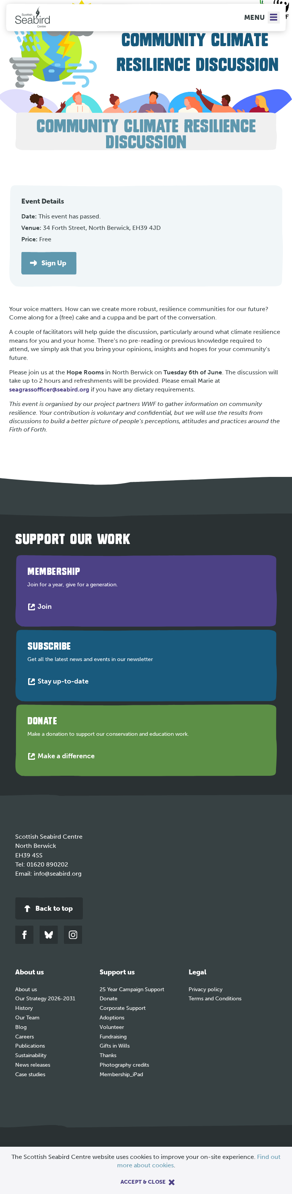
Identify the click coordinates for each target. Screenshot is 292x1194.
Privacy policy (205, 989)
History (24, 1008)
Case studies (30, 1074)
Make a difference (68, 757)
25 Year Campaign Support (132, 989)
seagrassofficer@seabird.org (49, 389)
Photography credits (124, 1065)
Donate (108, 998)
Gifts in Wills (115, 1046)
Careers (24, 1037)
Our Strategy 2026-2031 (45, 998)
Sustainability (30, 1055)
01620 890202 (47, 864)
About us (26, 989)
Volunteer (112, 1027)
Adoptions (112, 1017)
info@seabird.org (57, 873)
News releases (32, 1065)
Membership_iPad (121, 1074)
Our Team (27, 1017)
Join (46, 608)
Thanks (108, 1055)
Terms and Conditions (215, 998)
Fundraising (113, 1037)
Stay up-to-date (65, 683)
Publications (30, 1046)
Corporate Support (123, 1008)
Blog (21, 1027)
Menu (254, 17)
